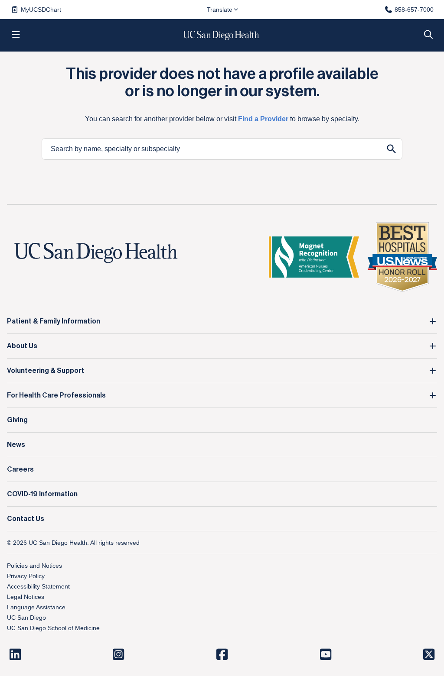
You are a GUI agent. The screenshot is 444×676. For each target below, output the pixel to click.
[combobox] (211, 149)
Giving (17, 420)
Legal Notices (25, 596)
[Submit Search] (391, 149)
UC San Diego (26, 617)
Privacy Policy (26, 575)
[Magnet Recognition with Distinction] (314, 257)
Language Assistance (36, 607)
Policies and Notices (34, 565)
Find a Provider (263, 119)
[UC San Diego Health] (96, 253)
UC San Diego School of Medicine (53, 627)
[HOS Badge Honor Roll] (402, 257)
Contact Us (25, 518)
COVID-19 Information (42, 494)
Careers (20, 469)
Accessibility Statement (38, 586)
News (16, 444)
